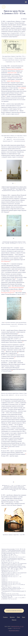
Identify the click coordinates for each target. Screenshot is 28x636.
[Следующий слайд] (27, 170)
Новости (14, 620)
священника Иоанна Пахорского (15, 69)
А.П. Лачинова (22, 88)
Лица (18, 617)
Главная (5, 617)
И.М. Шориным (5, 261)
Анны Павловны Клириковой (16, 287)
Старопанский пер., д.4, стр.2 (17, 626)
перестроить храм (12, 72)
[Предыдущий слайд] (1, 170)
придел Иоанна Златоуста (13, 81)
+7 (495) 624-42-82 (16, 628)
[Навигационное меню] (26, 2)
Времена (12, 617)
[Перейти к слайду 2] (14, 238)
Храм (23, 617)
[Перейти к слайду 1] (13, 238)
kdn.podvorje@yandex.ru (14, 630)
